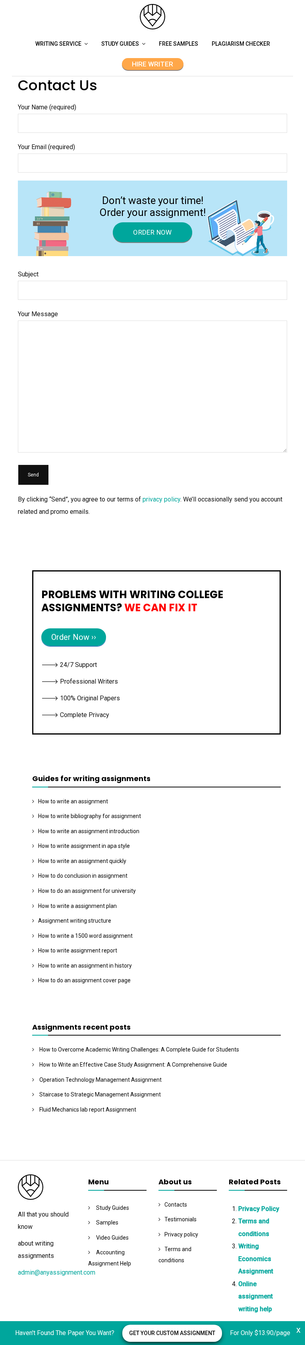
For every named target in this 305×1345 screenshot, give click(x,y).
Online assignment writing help (255, 1296)
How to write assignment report (77, 950)
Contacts (175, 1204)
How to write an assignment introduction (88, 831)
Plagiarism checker (241, 44)
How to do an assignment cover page (84, 980)
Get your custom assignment (172, 1333)
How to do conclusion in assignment (82, 876)
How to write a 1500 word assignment (85, 936)
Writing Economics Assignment (255, 1258)
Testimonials (180, 1219)
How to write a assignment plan (77, 906)
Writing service (58, 44)
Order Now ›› (73, 637)
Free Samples (178, 44)
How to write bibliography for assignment (89, 816)
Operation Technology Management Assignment (100, 1080)
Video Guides (112, 1237)
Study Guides (120, 44)
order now (152, 232)
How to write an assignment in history (85, 965)
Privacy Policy (258, 1209)
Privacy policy (181, 1234)
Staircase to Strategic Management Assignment (100, 1094)
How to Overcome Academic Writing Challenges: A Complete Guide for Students (139, 1049)
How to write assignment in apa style (84, 846)
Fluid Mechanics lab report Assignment (87, 1109)
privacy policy (161, 499)
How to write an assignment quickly (82, 861)
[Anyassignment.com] (152, 27)
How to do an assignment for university (87, 891)
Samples (107, 1222)
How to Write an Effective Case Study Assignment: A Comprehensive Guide (133, 1064)
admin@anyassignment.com (56, 1272)
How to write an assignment (73, 801)
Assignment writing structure (74, 920)
